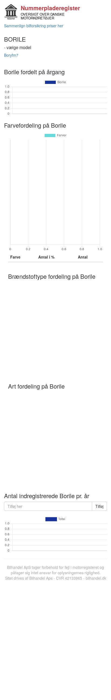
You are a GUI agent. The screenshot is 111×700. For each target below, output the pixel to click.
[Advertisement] (55, 639)
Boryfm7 (11, 55)
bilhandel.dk (96, 578)
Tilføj (99, 506)
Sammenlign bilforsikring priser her (33, 25)
